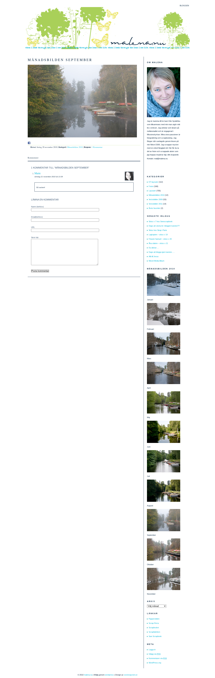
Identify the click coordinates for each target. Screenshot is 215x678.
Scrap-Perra (154, 623)
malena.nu (88, 675)
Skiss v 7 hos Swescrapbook (161, 221)
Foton (151, 186)
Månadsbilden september (60, 60)
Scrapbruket (154, 628)
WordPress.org (155, 663)
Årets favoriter (154, 208)
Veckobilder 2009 (156, 199)
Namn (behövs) (37, 207)
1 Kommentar (97, 147)
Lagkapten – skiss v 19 (158, 235)
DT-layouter (153, 182)
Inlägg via (155, 654)
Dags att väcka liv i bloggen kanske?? (164, 226)
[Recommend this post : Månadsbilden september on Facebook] (29, 143)
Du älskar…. (154, 248)
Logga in (152, 650)
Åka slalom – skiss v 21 (158, 243)
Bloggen (184, 6)
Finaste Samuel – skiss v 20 (160, 239)
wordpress (109, 675)
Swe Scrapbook (155, 636)
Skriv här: (35, 237)
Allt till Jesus (154, 256)
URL (33, 227)
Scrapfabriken (154, 632)
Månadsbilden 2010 (75, 147)
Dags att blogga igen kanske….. (162, 252)
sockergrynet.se (130, 675)
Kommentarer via (158, 658)
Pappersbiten (154, 619)
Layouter (152, 191)
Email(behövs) (37, 217)
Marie (37, 173)
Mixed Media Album (156, 261)
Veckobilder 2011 (155, 204)
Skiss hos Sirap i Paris (158, 230)
